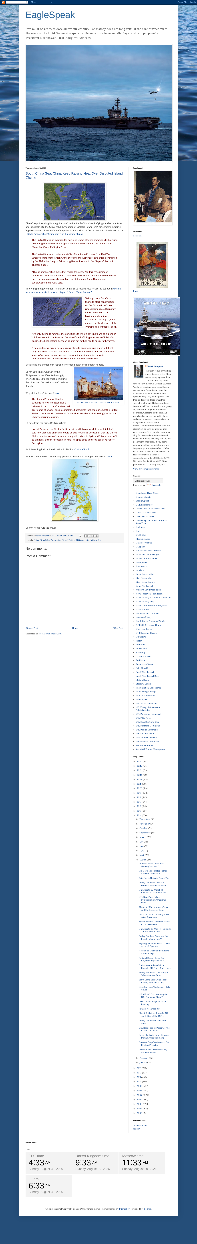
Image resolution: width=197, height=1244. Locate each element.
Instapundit (141, 562)
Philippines (81, 540)
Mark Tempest (155, 366)
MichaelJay (124, 1208)
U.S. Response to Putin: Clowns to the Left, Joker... (154, 1029)
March (143, 859)
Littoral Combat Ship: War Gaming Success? (151, 865)
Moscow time (133, 1156)
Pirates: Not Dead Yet (149, 1008)
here (57, 393)
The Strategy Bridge (146, 691)
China (36, 540)
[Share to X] (91, 535)
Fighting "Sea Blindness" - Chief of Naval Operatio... (154, 944)
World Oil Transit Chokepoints (150, 749)
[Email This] (85, 535)
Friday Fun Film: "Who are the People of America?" (153, 937)
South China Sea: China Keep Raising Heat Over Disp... (153, 981)
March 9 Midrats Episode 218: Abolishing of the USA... (153, 1014)
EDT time (36, 1156)
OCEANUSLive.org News (148, 625)
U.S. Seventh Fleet (145, 733)
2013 (139, 1068)
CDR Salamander (144, 504)
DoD (138, 531)
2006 (140, 1099)
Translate (156, 485)
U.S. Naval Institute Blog (147, 721)
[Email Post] (80, 536)
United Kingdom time (92, 1156)
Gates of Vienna (144, 542)
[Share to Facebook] (94, 535)
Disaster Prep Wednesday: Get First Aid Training (154, 1043)
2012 (139, 1072)
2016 (139, 806)
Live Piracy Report (145, 582)
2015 (139, 810)
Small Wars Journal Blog (147, 676)
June (141, 846)
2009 (140, 1086)
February (144, 1058)
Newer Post (32, 628)
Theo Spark (141, 699)
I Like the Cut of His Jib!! (147, 554)
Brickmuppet (142, 500)
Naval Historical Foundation (149, 593)
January (143, 1062)
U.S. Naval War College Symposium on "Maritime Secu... (152, 900)
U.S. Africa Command (146, 703)
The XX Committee (145, 695)
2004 (140, 1108)
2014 (139, 815)
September (145, 832)
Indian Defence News (146, 558)
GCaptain (140, 546)
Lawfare (140, 570)
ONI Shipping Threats (146, 633)
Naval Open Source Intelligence (151, 605)
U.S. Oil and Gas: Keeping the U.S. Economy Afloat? (153, 995)
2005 (140, 1104)
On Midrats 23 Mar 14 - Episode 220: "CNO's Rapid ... (155, 930)
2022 (140, 779)
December (145, 819)
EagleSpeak (50, 15)
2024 (140, 770)
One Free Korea (144, 629)
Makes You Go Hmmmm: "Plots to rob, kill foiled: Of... (154, 923)
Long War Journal (144, 586)
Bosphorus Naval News (147, 493)
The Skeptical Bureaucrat (148, 687)
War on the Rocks (144, 745)
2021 (139, 783)
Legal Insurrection (145, 574)
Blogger (147, 1208)
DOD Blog (141, 534)
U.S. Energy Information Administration (148, 708)
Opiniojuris (141, 636)
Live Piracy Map (144, 578)
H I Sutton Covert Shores (148, 550)
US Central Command (146, 737)
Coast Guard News (145, 516)
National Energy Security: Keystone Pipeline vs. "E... (152, 959)
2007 (140, 1095)
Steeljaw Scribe (143, 683)
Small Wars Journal (145, 672)
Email (135, 291)
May (142, 850)
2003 (140, 1113)
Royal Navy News (144, 664)
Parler (139, 640)
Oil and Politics (68, 540)
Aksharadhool (81, 449)
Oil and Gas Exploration (50, 540)
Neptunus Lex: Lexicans (147, 613)
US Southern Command (147, 741)
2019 (139, 792)
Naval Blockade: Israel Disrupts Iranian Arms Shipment (154, 1036)
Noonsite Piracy (144, 617)
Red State (140, 660)
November (144, 823)
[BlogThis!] (88, 535)
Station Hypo (142, 680)
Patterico (140, 644)
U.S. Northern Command (148, 725)
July (141, 841)
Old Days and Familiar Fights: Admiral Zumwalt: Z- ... (153, 872)
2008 (140, 1090)
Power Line (141, 648)
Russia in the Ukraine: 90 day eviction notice (153, 1051)
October (143, 828)
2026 (140, 761)
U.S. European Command (148, 714)
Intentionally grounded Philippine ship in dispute (98, 402)
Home (75, 628)
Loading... (137, 235)
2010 (139, 1081)
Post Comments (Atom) (50, 633)
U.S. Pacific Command (147, 729)
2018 (139, 797)
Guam (34, 1179)
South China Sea (93, 540)
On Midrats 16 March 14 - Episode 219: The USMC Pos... (155, 966)
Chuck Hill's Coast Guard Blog (150, 508)
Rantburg (140, 652)
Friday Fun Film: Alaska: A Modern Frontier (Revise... (153, 884)
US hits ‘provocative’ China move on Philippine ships (54, 233)
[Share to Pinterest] (97, 535)
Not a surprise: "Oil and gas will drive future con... (154, 915)
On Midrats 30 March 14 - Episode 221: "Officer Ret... (153, 891)
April (142, 855)
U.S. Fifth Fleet (143, 717)
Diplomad (140, 527)
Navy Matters (142, 609)
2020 (140, 788)
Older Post (118, 628)
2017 (139, 801)
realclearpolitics (144, 656)
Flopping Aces (143, 538)
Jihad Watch (141, 566)
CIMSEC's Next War (146, 512)
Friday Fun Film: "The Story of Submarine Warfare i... (154, 973)
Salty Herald (142, 668)
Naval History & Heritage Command (153, 597)
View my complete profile (146, 468)
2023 (140, 775)
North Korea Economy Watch (150, 621)
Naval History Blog (145, 601)
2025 (140, 765)
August (143, 837)
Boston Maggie (143, 497)
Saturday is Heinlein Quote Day (154, 878)
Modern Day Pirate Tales (148, 589)
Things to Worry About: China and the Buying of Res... (153, 908)
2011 (139, 1077)
